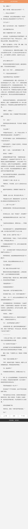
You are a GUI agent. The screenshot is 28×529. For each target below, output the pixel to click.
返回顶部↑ (17, 420)
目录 (14, 416)
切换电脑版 (11, 420)
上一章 (5, 416)
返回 (3, 1)
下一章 (22, 416)
